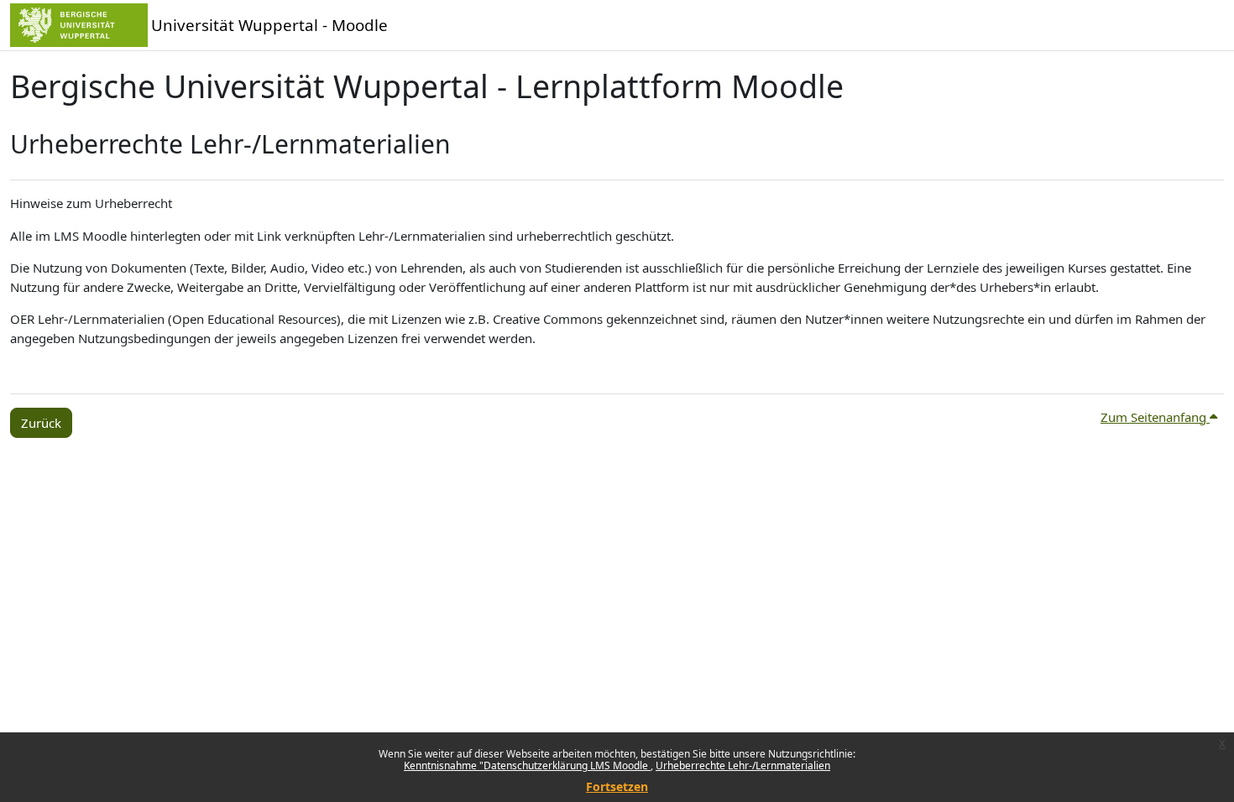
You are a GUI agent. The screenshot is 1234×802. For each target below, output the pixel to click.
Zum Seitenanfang (1155, 417)
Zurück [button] (41, 422)
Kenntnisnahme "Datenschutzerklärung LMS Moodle (527, 765)
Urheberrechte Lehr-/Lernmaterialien (743, 765)
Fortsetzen (617, 786)
